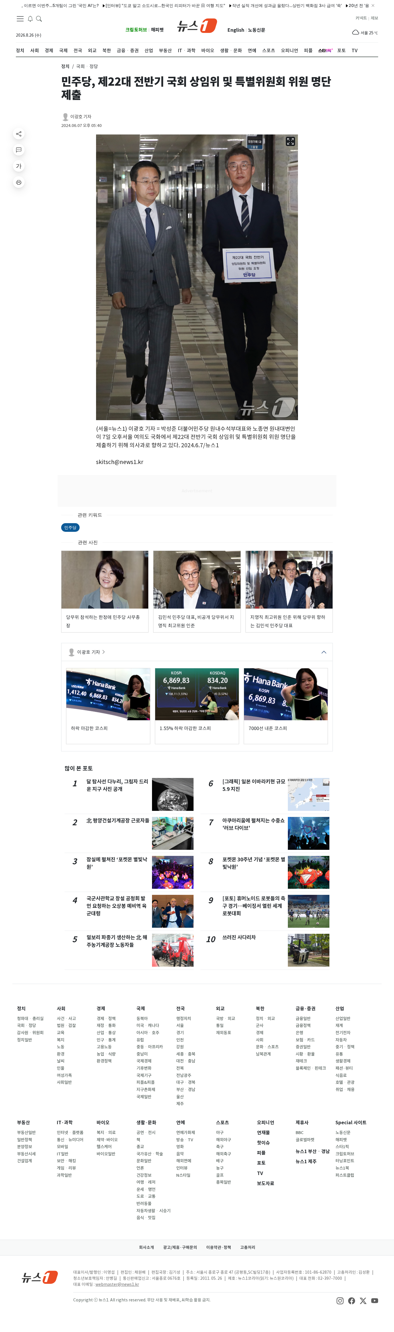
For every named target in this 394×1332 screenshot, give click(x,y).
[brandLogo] (197, 25)
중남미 (142, 1054)
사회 (61, 1009)
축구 (220, 1146)
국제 (140, 1009)
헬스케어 (104, 1146)
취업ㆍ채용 (344, 1089)
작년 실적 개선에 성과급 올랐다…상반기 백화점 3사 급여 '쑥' (257, 5)
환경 (60, 1054)
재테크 (301, 1061)
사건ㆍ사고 (66, 1018)
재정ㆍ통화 (106, 1025)
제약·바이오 (107, 1139)
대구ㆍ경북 (185, 1082)
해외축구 (223, 1154)
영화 (180, 1146)
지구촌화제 (145, 1089)
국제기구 (143, 1075)
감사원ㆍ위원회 (30, 1032)
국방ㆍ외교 (225, 1018)
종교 (140, 1146)
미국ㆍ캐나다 (147, 1025)
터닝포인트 (344, 1160)
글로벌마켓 (305, 1139)
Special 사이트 (351, 1123)
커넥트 (361, 18)
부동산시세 (26, 1154)
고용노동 (104, 1046)
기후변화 (143, 1068)
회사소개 (146, 1247)
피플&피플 (145, 1082)
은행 (299, 1032)
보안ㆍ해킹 (66, 1160)
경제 (101, 1009)
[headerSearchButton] (39, 18)
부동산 (23, 1123)
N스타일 (183, 1175)
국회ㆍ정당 (26, 1025)
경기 (180, 1032)
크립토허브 (136, 30)
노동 (60, 1046)
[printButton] (19, 182)
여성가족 (64, 1075)
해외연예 (183, 1160)
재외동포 (223, 1032)
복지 (60, 1040)
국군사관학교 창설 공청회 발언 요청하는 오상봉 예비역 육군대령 (117, 906)
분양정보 (24, 1146)
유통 (339, 1054)
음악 (180, 1154)
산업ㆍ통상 (106, 1032)
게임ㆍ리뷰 (66, 1168)
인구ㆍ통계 (106, 1040)
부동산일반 (26, 1132)
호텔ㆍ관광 (344, 1082)
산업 (339, 1009)
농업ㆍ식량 (106, 1054)
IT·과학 (65, 1123)
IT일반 (62, 1154)
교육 (60, 1032)
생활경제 (342, 1061)
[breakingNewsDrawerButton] (30, 18)
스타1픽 (342, 1146)
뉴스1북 (342, 1168)
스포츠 (222, 1123)
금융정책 (303, 1025)
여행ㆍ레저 (145, 1182)
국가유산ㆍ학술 (149, 1154)
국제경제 (143, 1061)
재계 (339, 1025)
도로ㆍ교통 (145, 1196)
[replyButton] (19, 150)
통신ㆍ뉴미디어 (70, 1139)
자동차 (341, 1040)
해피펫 (157, 30)
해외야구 (223, 1139)
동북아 (142, 1018)
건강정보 (143, 1175)
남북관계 (263, 1054)
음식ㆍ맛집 (145, 1217)
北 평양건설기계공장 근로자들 (118, 820)
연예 (180, 1123)
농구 (220, 1168)
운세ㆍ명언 (145, 1189)
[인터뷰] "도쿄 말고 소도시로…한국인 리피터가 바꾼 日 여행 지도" (136, 5)
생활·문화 (146, 1123)
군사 (259, 1025)
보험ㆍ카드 (305, 1040)
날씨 (60, 1061)
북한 (260, 1009)
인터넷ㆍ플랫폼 (70, 1132)
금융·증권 (306, 1009)
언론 (140, 1168)
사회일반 (64, 1082)
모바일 (62, 1146)
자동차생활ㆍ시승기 (153, 1210)
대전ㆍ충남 (185, 1061)
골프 (220, 1175)
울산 (180, 1096)
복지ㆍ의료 (106, 1132)
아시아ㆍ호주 (147, 1032)
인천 (180, 1040)
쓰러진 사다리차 (239, 937)
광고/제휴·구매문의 (180, 1247)
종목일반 (223, 1182)
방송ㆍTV (184, 1139)
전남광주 (183, 1075)
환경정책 (104, 1061)
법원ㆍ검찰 (66, 1025)
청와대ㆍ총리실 (30, 1018)
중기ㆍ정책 (344, 1046)
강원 (180, 1046)
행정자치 (183, 1018)
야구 (220, 1132)
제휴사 (302, 1123)
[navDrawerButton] (20, 18)
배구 (220, 1160)
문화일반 (143, 1160)
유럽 (140, 1040)
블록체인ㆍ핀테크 (311, 1068)
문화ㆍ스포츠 (267, 1046)
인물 (60, 1068)
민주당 (70, 527)
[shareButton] (19, 133)
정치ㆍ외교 (265, 1018)
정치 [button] (65, 66)
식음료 (341, 1075)
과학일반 (64, 1175)
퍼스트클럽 (344, 1175)
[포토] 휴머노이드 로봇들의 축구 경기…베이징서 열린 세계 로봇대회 (253, 906)
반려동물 (143, 1203)
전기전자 (342, 1032)
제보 (374, 18)
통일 (220, 1025)
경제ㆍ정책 (106, 1018)
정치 (21, 1009)
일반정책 (24, 1139)
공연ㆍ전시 (145, 1132)
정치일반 (24, 1040)
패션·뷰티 (344, 1068)
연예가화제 (185, 1132)
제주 (180, 1103)
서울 (180, 1025)
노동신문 (256, 30)
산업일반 (342, 1018)
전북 (180, 1068)
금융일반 (303, 1018)
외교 (220, 1009)
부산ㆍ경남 (185, 1089)
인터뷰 (181, 1168)
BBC (299, 1132)
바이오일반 (106, 1154)
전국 (180, 1009)
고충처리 (247, 1247)
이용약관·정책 (218, 1247)
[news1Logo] (40, 1277)
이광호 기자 (80, 116)
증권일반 (303, 1046)
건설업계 (24, 1160)
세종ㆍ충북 (185, 1054)
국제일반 (143, 1096)
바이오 (103, 1123)
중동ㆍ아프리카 (149, 1046)
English (236, 30)
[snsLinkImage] (340, 1300)
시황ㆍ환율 (305, 1054)
